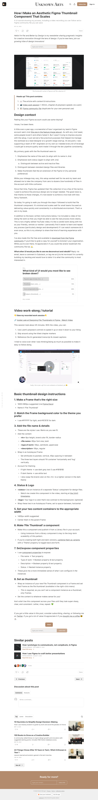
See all (18, 765)
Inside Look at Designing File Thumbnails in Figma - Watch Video (45, 320)
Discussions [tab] (28, 716)
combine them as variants (69, 540)
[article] (49, 726)
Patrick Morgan (27, 647)
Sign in (92, 4)
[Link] (11, 114)
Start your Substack (45, 794)
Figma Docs (48, 404)
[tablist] (22, 693)
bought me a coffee (71, 616)
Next (78, 679)
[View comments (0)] (23, 31)
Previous (21, 679)
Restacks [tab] (27, 693)
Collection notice (60, 791)
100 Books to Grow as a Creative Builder (31, 735)
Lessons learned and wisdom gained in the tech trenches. (33, 755)
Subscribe (82, 4)
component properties (31, 552)
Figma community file (32, 108)
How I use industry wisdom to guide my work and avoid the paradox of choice (40, 725)
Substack (41, 798)
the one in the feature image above (46, 132)
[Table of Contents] (2, 400)
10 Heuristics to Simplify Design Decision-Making (36, 722)
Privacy (49, 791)
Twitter (20, 616)
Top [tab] (16, 716)
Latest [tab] (21, 716)
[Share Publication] (74, 4)
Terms (53, 791)
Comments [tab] (18, 693)
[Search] (70, 4)
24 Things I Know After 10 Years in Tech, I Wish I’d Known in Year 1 (40, 751)
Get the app (56, 794)
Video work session (31, 105)
